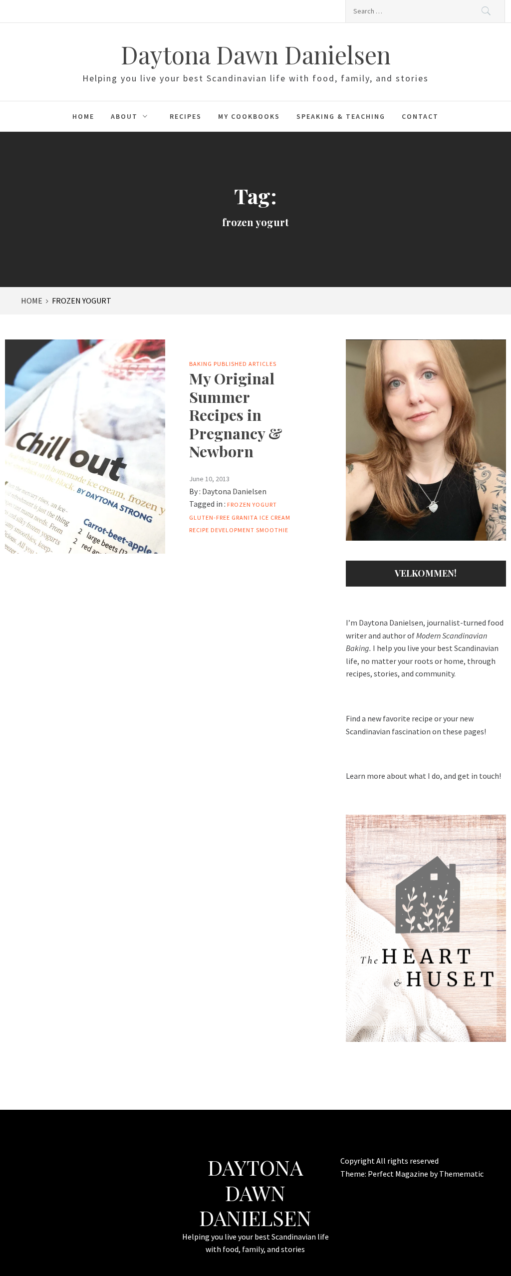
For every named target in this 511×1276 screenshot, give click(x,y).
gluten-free (209, 517)
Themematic (461, 1174)
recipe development (222, 530)
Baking (200, 363)
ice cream (274, 517)
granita (245, 517)
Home (83, 116)
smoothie (272, 530)
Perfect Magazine (399, 1174)
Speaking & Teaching (340, 116)
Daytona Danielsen (234, 491)
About (124, 116)
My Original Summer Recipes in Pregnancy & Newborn (235, 414)
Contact (420, 116)
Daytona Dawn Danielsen (256, 54)
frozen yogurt (252, 504)
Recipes (186, 116)
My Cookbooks (249, 116)
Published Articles (245, 363)
